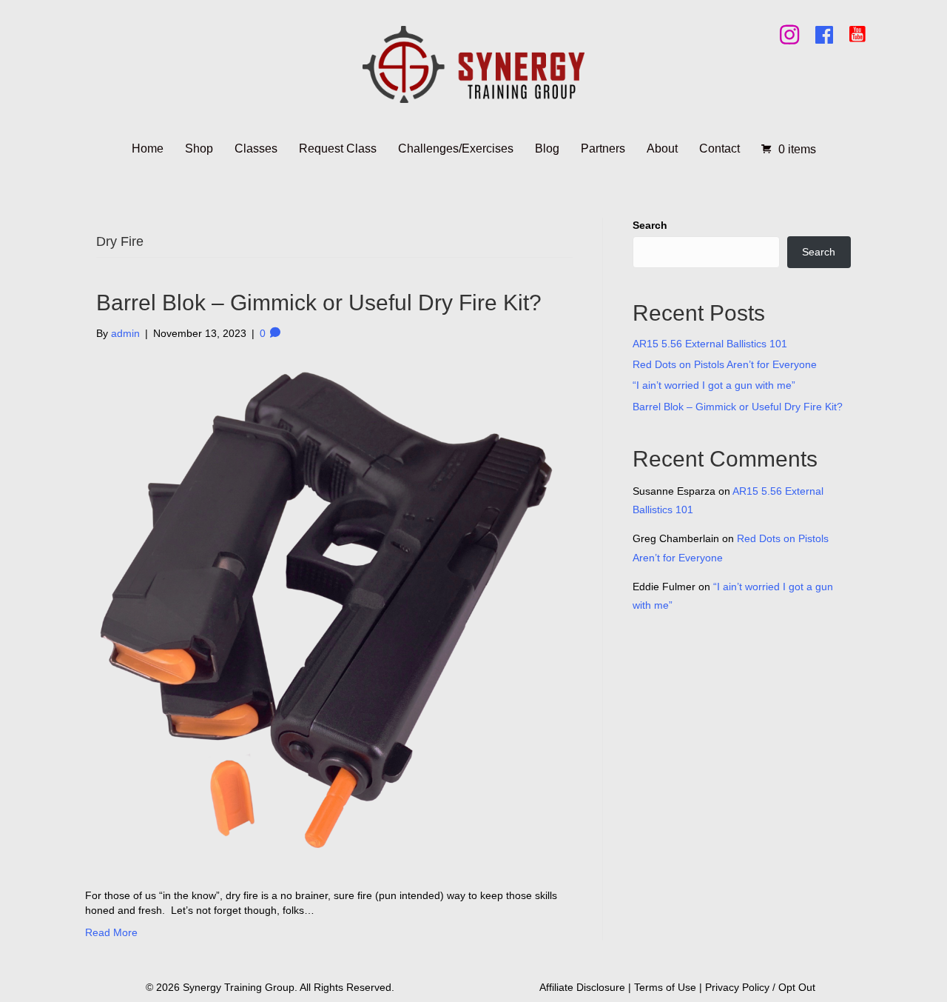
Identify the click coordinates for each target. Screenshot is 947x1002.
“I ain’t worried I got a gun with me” (714, 385)
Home (148, 148)
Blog (547, 148)
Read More (111, 932)
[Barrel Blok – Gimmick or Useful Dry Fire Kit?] (325, 613)
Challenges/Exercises (455, 148)
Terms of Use (665, 987)
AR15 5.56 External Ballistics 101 (710, 344)
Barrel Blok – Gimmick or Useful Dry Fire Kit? (319, 302)
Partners (603, 148)
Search (650, 225)
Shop (199, 148)
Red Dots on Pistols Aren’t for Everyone (725, 364)
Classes (256, 148)
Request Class (338, 148)
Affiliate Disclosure (582, 987)
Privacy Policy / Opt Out (760, 987)
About (662, 148)
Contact (719, 148)
